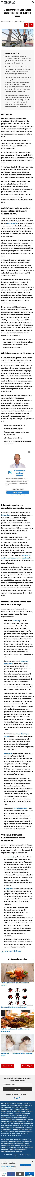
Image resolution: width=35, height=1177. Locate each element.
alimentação (17, 621)
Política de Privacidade (7, 1166)
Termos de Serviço (6, 1168)
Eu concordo (25, 1165)
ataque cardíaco (12, 223)
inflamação (5, 515)
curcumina (9, 857)
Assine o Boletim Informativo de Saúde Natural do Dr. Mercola (17, 1079)
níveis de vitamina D (20, 808)
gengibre (9, 888)
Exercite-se (8, 753)
